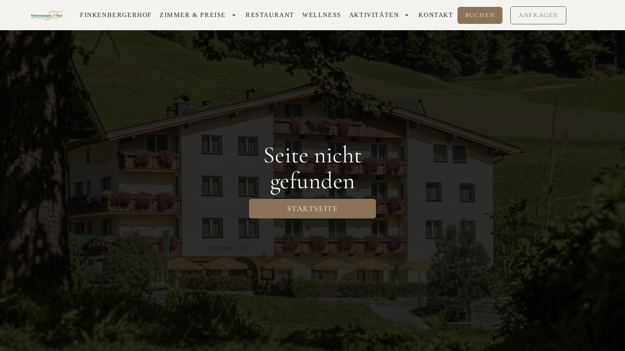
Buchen (480, 15)
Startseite (312, 209)
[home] (47, 15)
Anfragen (538, 15)
